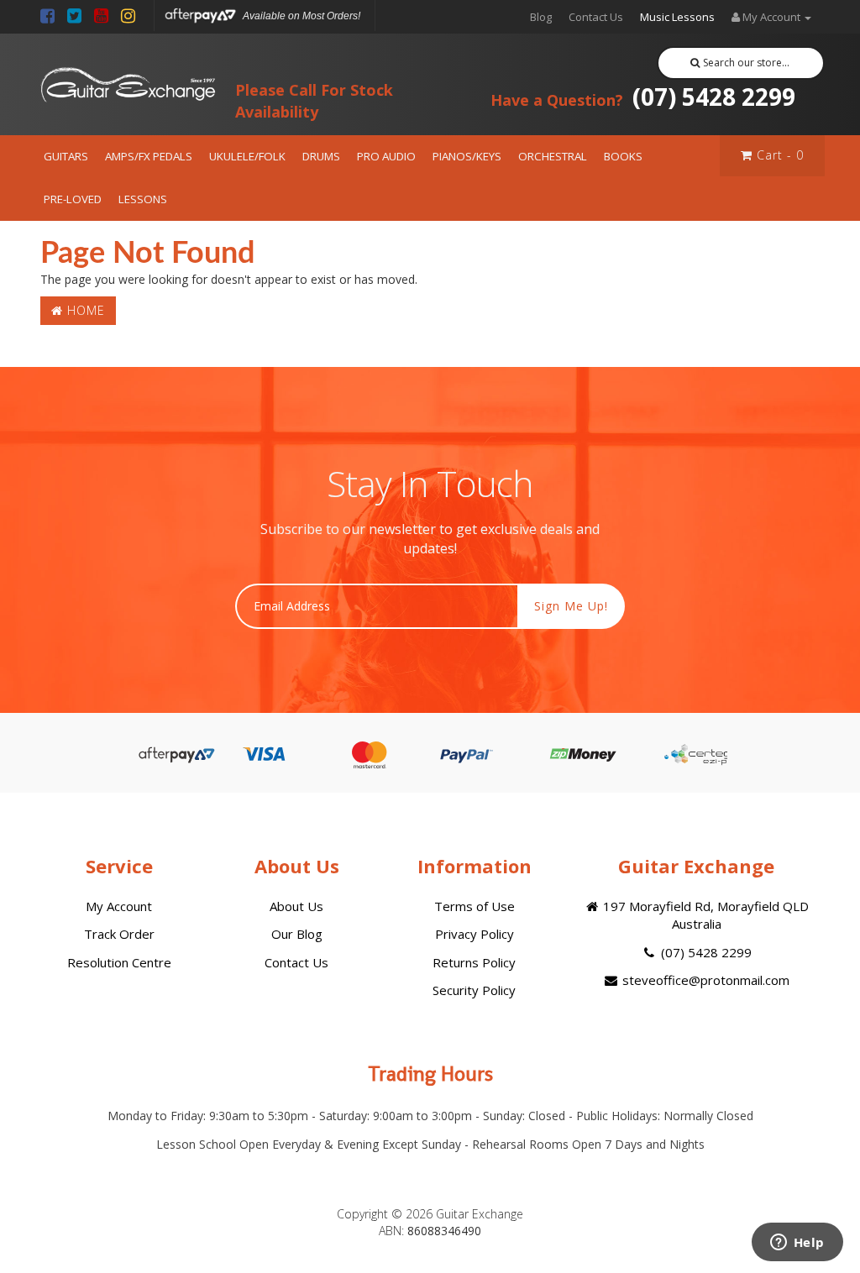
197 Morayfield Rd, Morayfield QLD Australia (704, 915)
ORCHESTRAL (552, 156)
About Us (296, 906)
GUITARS (66, 156)
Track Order (119, 933)
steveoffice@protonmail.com (704, 980)
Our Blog (296, 933)
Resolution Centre (119, 962)
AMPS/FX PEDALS (148, 156)
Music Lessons (677, 16)
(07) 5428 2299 (642, 97)
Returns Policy (474, 962)
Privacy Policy (474, 933)
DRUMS (321, 156)
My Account (119, 906)
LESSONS (142, 199)
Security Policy (474, 990)
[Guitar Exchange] (127, 85)
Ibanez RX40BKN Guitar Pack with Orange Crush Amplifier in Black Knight (151, 1204)
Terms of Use (474, 906)
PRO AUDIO (386, 156)
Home (84, 310)
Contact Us (596, 16)
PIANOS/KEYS (467, 156)
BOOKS (623, 156)
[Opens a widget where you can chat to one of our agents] (797, 1244)
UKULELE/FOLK (247, 156)
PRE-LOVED (73, 199)
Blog (541, 16)
